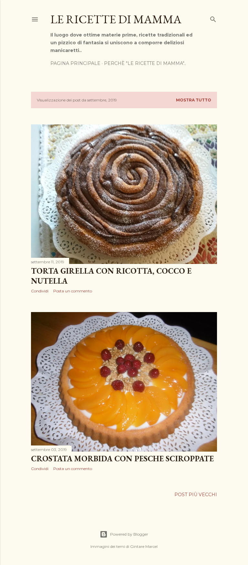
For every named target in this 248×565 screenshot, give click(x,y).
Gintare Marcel (144, 546)
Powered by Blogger (129, 534)
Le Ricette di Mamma (115, 19)
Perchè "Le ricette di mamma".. (145, 63)
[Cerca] (213, 18)
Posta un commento (72, 290)
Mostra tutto (193, 100)
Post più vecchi (195, 494)
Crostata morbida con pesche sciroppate (122, 459)
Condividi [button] (39, 290)
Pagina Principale (75, 63)
